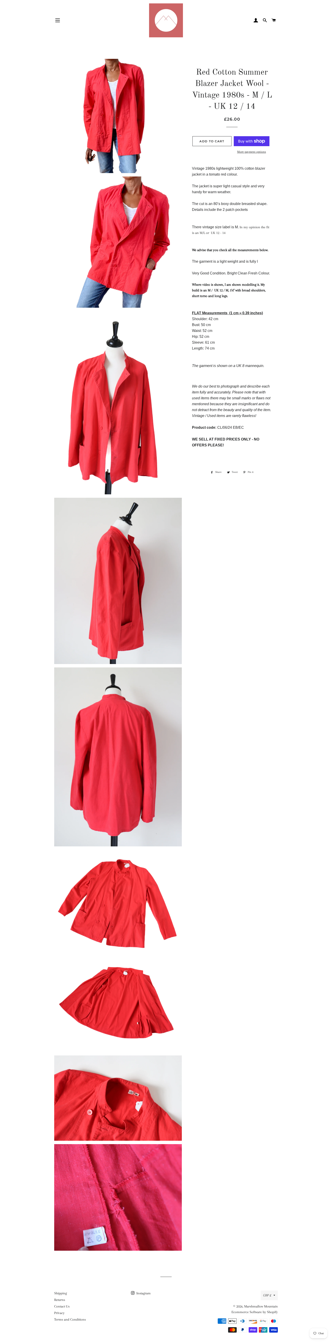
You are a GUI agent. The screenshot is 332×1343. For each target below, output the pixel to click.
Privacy (59, 1313)
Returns (59, 1300)
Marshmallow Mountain (261, 1306)
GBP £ (267, 1295)
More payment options (251, 151)
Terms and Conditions (70, 1319)
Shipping (60, 1293)
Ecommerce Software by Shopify (254, 1312)
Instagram (143, 1293)
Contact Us (62, 1306)
